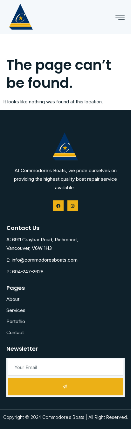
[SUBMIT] (65, 386)
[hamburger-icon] (120, 18)
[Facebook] (58, 205)
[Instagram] (72, 205)
